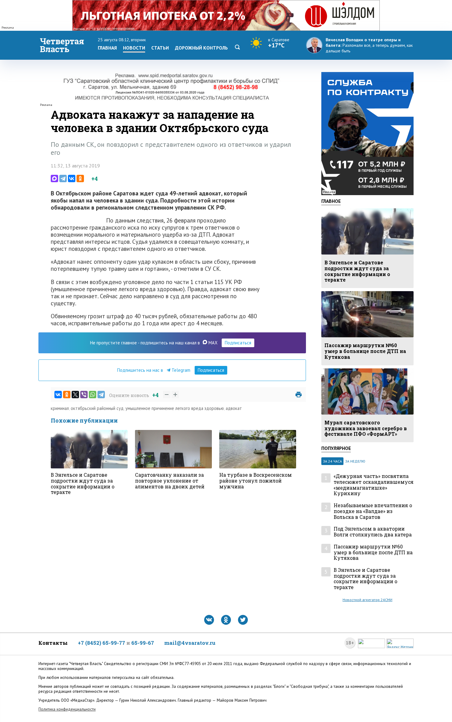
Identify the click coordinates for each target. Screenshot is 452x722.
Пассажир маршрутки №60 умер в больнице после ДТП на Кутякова (373, 552)
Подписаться (238, 343)
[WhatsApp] (92, 394)
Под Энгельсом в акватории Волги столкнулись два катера (373, 531)
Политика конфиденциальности (67, 709)
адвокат (234, 408)
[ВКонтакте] (71, 178)
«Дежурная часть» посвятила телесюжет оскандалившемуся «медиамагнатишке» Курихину (374, 484)
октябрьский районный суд (97, 408)
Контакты (53, 642)
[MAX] (54, 178)
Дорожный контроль (201, 48)
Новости (134, 48)
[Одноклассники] (80, 178)
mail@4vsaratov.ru (190, 642)
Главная (107, 48)
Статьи (160, 48)
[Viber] (84, 394)
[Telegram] (63, 178)
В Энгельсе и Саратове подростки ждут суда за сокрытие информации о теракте (365, 578)
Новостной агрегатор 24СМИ (367, 599)
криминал (60, 408)
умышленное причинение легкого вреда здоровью (174, 408)
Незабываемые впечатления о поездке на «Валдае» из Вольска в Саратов (373, 511)
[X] (75, 394)
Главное (331, 201)
